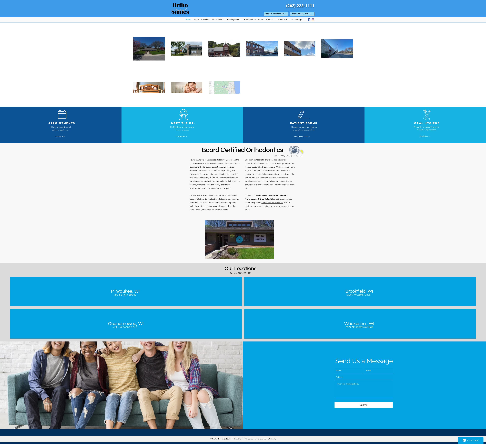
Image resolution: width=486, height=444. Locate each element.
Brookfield (264, 199)
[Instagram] (313, 19)
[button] (196, 20)
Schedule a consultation (272, 202)
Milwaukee (250, 199)
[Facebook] (309, 19)
